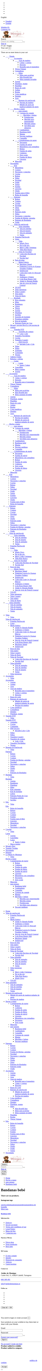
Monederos (19, 168)
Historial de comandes (14, 1260)
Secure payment (11, 1225)
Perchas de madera (26, 103)
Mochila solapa (29, 124)
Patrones (15, 197)
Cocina (17, 174)
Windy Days (24, 243)
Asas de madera (22, 61)
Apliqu (17, 90)
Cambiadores (24, 130)
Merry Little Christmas (28, 248)
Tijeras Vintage (20, 69)
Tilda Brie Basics (26, 250)
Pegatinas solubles (21, 319)
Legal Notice (10, 1229)
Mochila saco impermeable (29, 120)
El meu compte (11, 1256)
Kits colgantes (20, 300)
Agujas (17, 82)
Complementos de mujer (26, 140)
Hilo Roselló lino (26, 77)
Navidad (18, 180)
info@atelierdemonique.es (10, 1284)
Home (8, 911)
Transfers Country (21, 340)
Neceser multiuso (26, 136)
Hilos (19, 73)
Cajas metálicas (20, 94)
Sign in (4, 1339)
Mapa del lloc (11, 1231)
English (8, 23)
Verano (17, 355)
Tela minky (19, 294)
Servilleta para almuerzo (29, 127)
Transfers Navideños (22, 336)
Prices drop (10, 1242)
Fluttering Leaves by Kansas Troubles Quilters (30, 267)
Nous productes (11, 1244)
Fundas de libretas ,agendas (25, 218)
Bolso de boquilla (21, 195)
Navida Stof (24, 258)
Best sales (9, 1246)
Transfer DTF (17, 329)
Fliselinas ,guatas (21, 84)
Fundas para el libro (22, 193)
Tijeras (17, 308)
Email (3, 1328)
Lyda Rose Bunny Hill (28, 279)
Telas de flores (20, 296)
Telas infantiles (22, 227)
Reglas (17, 92)
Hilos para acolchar (27, 75)
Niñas (17, 346)
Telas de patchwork (19, 224)
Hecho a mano (17, 109)
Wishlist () (5, 27)
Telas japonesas (20, 290)
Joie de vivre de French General (26, 590)
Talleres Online (15, 357)
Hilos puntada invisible (28, 79)
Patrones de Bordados (23, 220)
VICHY (18, 287)
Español (9, 21)
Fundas (17, 187)
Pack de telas (19, 260)
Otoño (17, 191)
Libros (17, 306)
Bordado (15, 298)
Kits (13, 166)
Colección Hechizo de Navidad (26, 563)
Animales (18, 351)
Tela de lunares (25, 231)
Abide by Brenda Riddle (29, 281)
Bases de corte (20, 88)
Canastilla (23, 138)
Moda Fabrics (22, 262)
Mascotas (18, 161)
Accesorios (16, 58)
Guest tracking (11, 1264)
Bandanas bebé (25, 132)
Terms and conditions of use (16, 1227)
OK (11, 1307)
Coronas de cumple (27, 113)
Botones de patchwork (25, 100)
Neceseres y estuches (22, 172)
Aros (17, 98)
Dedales (18, 96)
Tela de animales (26, 233)
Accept (4, 1367)
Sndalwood (24, 271)
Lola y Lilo (24, 334)
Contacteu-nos (11, 1233)
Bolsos (22, 149)
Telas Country (20, 292)
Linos (17, 239)
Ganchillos (19, 367)
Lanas (14, 361)
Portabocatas (29, 117)
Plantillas (18, 86)
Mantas (22, 134)
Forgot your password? (9, 1337)
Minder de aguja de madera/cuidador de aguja (29, 106)
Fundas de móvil (26, 145)
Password (4, 1333)
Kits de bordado (21, 321)
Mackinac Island (26, 264)
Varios (17, 185)
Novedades (14, 163)
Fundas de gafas (26, 151)
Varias (22, 235)
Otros (17, 208)
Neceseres (23, 142)
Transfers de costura (24, 332)
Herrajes (23, 65)
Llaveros (23, 159)
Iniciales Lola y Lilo (27, 344)
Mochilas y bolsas (28, 115)
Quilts (17, 182)
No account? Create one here (11, 1344)
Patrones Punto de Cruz (23, 323)
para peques (21, 111)
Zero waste (24, 155)
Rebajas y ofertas (16, 359)
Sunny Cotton (25, 365)
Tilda (18, 241)
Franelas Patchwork (22, 237)
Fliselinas (18, 313)
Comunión (19, 353)
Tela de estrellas (25, 229)
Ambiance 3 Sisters (27, 277)
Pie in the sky (25, 245)
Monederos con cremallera (29, 147)
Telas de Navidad (23, 252)
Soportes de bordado (22, 317)
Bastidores (19, 304)
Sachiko (18, 315)
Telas (12, 617)
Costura (18, 170)
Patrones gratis (20, 212)
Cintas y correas (25, 63)
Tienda (10, 56)
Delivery (9, 1223)
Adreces (9, 1262)
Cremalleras (19, 71)
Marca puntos (20, 369)
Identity (8, 1258)
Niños (17, 178)
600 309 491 (5, 1280)
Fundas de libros (26, 157)
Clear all (4, 1307)
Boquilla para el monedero (29, 67)
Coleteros (23, 153)
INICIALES (21, 342)
